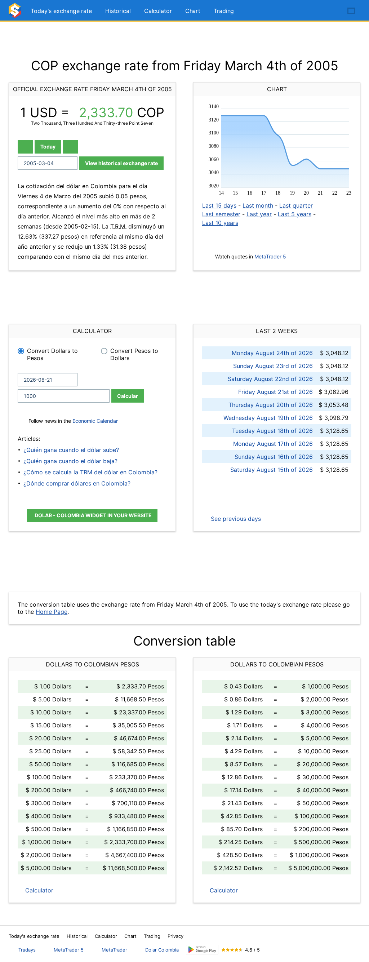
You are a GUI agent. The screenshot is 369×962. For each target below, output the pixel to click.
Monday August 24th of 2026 (272, 352)
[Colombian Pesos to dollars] (16, 13)
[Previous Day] (25, 147)
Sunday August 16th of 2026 (274, 456)
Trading (224, 10)
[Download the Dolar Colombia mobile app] (202, 949)
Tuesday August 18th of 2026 (272, 430)
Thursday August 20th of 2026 (270, 404)
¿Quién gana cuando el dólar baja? (70, 461)
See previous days (235, 518)
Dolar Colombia (162, 950)
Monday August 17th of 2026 (273, 443)
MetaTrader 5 (270, 256)
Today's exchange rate (61, 10)
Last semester (221, 214)
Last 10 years (220, 222)
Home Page (51, 611)
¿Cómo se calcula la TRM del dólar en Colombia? (90, 472)
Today (47, 146)
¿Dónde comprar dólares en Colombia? (76, 483)
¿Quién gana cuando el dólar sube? (71, 449)
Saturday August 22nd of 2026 (270, 378)
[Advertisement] (184, 40)
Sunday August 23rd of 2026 (273, 365)
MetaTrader (114, 950)
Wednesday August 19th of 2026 (268, 417)
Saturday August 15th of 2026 (271, 469)
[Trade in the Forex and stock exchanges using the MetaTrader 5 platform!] (330, 11)
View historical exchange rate (121, 163)
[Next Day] (70, 147)
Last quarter (296, 205)
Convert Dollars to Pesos (52, 354)
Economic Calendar (95, 421)
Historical (118, 10)
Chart (193, 10)
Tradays (27, 950)
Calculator (158, 10)
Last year (259, 214)
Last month (258, 205)
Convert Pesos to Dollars (134, 354)
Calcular (127, 396)
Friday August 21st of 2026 (275, 391)
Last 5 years (294, 214)
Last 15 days (219, 205)
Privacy (175, 936)
